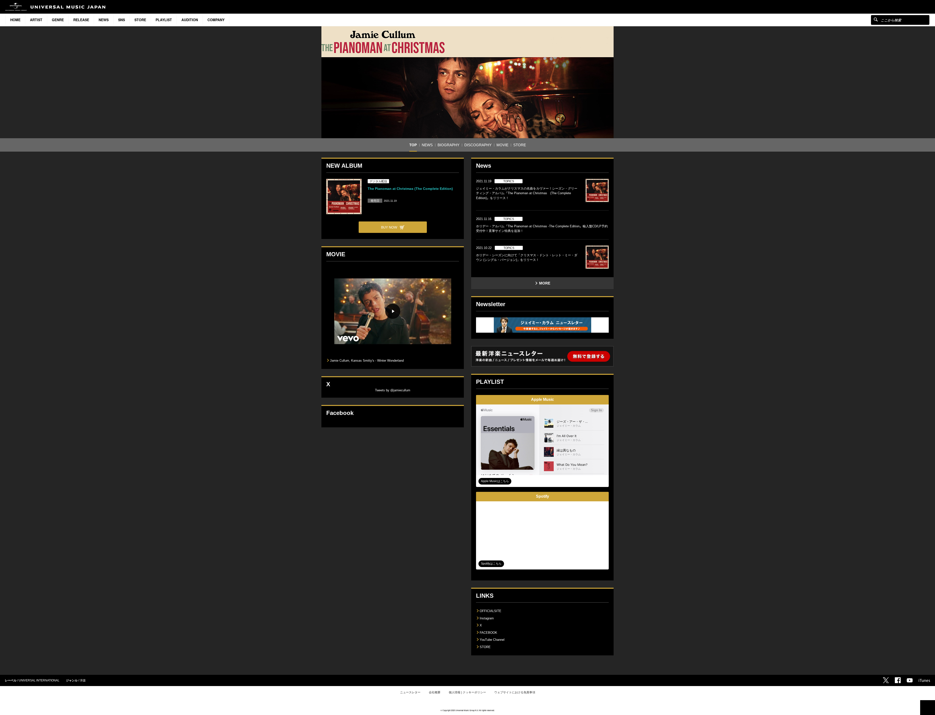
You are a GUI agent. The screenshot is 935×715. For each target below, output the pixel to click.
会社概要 (434, 692)
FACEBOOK (488, 632)
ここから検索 (876, 19)
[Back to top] (927, 707)
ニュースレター (410, 692)
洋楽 (83, 680)
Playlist (164, 19)
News (104, 19)
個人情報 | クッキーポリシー (467, 692)
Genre (58, 19)
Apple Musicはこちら (495, 481)
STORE (140, 19)
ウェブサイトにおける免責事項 (514, 692)
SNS (121, 19)
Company (215, 19)
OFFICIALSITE (490, 611)
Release (81, 19)
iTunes (924, 680)
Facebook (898, 680)
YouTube (910, 680)
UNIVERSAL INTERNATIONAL (39, 680)
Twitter (886, 680)
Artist (36, 19)
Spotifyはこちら (491, 563)
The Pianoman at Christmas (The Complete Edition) (410, 189)
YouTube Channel (492, 640)
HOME (15, 19)
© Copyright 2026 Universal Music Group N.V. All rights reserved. (467, 710)
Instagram (487, 618)
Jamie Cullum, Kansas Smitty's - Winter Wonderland (367, 360)
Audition (189, 19)
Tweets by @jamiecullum (392, 390)
